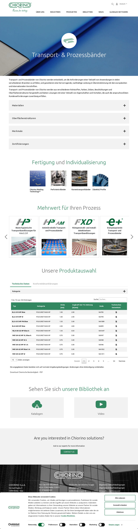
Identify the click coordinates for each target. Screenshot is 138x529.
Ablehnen (120, 512)
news (101, 12)
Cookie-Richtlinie (68, 516)
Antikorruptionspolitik (77, 491)
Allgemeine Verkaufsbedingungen (112, 485)
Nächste (122, 361)
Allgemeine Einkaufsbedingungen (112, 488)
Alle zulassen (120, 498)
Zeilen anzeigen (23, 360)
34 (114, 361)
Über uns (40, 12)
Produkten (71, 12)
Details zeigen (114, 525)
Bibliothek (88, 12)
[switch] (62, 524)
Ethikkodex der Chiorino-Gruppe (81, 485)
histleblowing (76, 488)
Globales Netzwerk (119, 12)
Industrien (55, 12)
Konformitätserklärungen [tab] (45, 284)
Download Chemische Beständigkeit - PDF (26, 372)
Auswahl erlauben (120, 505)
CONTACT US (69, 452)
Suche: (96, 299)
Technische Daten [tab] (20, 284)
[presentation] (6, 237)
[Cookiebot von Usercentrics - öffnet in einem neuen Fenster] (14, 524)
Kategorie (16, 291)
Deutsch (123, 4)
